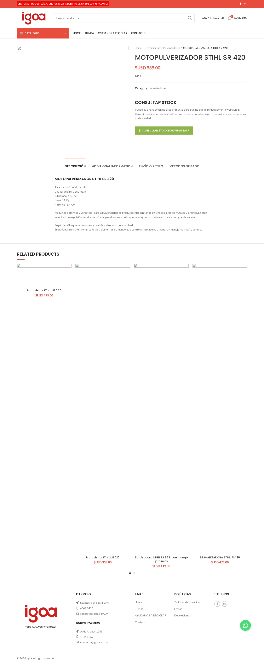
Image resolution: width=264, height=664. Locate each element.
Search (189, 18)
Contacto (140, 622)
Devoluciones (182, 615)
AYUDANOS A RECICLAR (150, 615)
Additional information (112, 166)
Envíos (178, 608)
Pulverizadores (171, 48)
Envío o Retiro (151, 166)
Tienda (139, 608)
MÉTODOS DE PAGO (184, 166)
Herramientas (152, 48)
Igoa (29, 658)
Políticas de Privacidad (187, 602)
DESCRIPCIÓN (75, 166)
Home (138, 48)
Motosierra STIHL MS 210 (102, 557)
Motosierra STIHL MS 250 (44, 290)
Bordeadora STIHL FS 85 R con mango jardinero (161, 559)
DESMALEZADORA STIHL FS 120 (220, 557)
